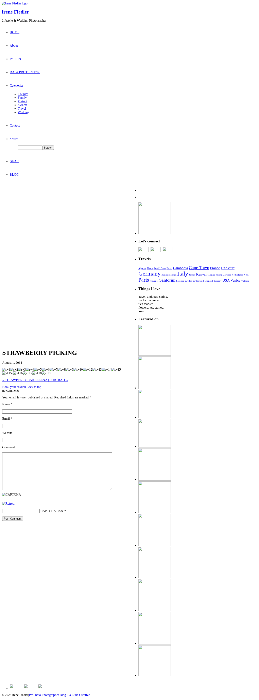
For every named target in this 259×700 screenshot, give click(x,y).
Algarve (142, 268)
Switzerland (198, 281)
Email (6, 418)
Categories (16, 85)
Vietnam (245, 281)
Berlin (169, 268)
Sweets (22, 105)
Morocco (227, 275)
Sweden (188, 281)
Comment (8, 447)
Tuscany (218, 281)
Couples (23, 94)
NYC (246, 275)
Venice (235, 280)
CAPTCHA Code (52, 511)
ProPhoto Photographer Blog (47, 695)
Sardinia (180, 281)
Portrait (22, 101)
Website (7, 433)
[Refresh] (8, 503)
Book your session (14, 387)
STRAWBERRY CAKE (19, 380)
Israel (173, 275)
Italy (182, 273)
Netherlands (237, 275)
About (14, 45)
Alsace (150, 268)
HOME (14, 32)
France (215, 268)
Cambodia (180, 268)
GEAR (14, 161)
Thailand (209, 281)
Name (6, 404)
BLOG (14, 174)
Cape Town (199, 267)
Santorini (167, 280)
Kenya (201, 274)
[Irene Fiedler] (15, 3)
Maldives (210, 275)
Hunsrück (166, 275)
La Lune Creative (78, 695)
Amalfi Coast (160, 268)
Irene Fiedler (15, 12)
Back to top (34, 387)
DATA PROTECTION (25, 72)
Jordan (192, 275)
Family (22, 97)
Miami (219, 275)
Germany (149, 273)
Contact (15, 125)
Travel (22, 108)
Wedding (23, 112)
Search (14, 138)
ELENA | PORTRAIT (52, 380)
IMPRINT (16, 59)
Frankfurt (228, 268)
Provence (154, 281)
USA (226, 280)
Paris (143, 280)
